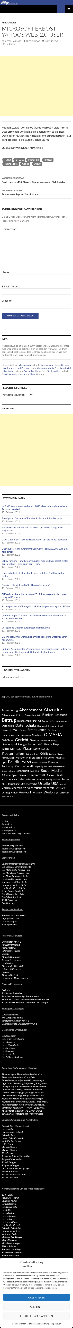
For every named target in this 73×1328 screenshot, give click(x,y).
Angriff (14, 715)
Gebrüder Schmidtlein (12, 1228)
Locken (52, 754)
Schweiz (11, 771)
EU (49, 730)
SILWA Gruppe (9, 1162)
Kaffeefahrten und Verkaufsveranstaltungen (22, 1098)
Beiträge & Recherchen (12, 969)
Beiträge (65, 365)
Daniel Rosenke (9, 1203)
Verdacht (61, 787)
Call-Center (43, 721)
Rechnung (7, 766)
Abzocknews (9, 22)
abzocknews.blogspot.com (14, 851)
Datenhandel (62, 721)
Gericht (22, 739)
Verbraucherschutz (14, 788)
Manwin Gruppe (9, 1147)
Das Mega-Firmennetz (12, 875)
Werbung (50, 792)
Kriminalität (31, 753)
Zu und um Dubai (10, 1177)
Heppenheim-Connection (13, 1138)
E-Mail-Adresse (11, 286)
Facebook (8, 735)
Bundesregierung (26, 720)
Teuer (65, 779)
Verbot (63, 784)
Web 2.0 (25, 164)
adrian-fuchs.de (9, 830)
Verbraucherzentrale (40, 788)
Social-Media (31, 371)
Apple (21, 715)
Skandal (35, 770)
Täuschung (14, 783)
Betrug (9, 720)
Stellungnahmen (9, 924)
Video (14, 792)
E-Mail (14, 730)
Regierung (38, 766)
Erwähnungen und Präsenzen (17, 368)
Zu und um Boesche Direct (14, 1174)
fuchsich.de (7, 824)
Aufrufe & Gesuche (10, 918)
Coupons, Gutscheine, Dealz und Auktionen (22, 1089)
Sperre (22, 775)
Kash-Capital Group (11, 1141)
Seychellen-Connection (12, 1252)
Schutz (4, 771)
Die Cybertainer (9, 897)
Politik (13, 761)
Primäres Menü (69, 9)
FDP (17, 735)
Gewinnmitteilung (49, 740)
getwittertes (8, 371)
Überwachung (7, 796)
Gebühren (8, 740)
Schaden (48, 766)
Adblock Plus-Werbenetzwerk (16, 1125)
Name (5, 272)
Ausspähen (30, 715)
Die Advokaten (9, 1035)
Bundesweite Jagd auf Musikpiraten (20, 192)
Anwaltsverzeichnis (11, 944)
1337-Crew (7, 900)
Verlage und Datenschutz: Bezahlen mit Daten (26, 627)
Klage (27, 748)
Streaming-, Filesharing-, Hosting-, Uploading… (23, 1107)
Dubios (5, 730)
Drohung (52, 726)
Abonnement (30, 709)
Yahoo (37, 164)
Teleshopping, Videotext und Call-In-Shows (22, 1110)
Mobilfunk (60, 758)
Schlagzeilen (53, 371)
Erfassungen (24, 365)
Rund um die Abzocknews (14, 915)
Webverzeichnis (45, 368)
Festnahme (26, 735)
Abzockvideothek (10, 975)
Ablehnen (36, 1306)
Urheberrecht (29, 783)
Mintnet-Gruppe (9, 1150)
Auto (39, 715)
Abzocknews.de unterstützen (20, 374)
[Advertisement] (36, 86)
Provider (43, 762)
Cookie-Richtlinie (20, 1323)
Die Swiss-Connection (12, 878)
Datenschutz (25, 725)
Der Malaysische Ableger (13, 869)
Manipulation (8, 757)
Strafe (59, 775)
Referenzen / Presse (11, 950)
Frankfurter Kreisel (11, 888)
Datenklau (8, 725)
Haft (40, 744)
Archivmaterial (63, 368)
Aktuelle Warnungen (11, 956)
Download (42, 726)
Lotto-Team (7, 1144)
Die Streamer (8, 1051)
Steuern (50, 775)
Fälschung (37, 735)
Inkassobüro (8, 748)
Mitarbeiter (48, 757)
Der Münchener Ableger (13, 872)
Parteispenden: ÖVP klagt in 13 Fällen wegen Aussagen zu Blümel (36, 606)
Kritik (44, 754)
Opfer (4, 762)
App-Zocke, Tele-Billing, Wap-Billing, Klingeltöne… (25, 1083)
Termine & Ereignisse (11, 959)
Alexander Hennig (10, 1197)
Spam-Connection (10, 891)
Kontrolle (45, 749)
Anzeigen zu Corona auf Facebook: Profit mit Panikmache (32, 518)
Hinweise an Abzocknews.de (15, 978)
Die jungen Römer (10, 1222)
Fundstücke (7, 962)
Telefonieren (26, 779)
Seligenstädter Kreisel (12, 1159)
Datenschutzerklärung (39, 1323)
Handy (48, 744)
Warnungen (47, 365)
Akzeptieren (36, 1297)
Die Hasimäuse (9, 1215)
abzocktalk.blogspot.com (13, 848)
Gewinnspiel (9, 744)
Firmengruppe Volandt (12, 1131)
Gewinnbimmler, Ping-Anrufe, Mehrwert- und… (24, 1095)
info (33, 863)
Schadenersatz (59, 766)
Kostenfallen (13, 753)
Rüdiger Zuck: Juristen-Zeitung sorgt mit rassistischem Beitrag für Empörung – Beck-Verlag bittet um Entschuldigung (36, 650)
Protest (48, 160)
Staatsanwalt (36, 775)
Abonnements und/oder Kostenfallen (19, 1077)
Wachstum (37, 792)
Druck (60, 726)
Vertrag (6, 792)
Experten (56, 730)
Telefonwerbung (44, 779)
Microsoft (33, 160)
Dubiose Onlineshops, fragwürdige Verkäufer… (23, 1092)
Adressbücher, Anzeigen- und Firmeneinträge (23, 1080)
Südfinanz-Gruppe (10, 1165)
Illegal (56, 744)
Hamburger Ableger (11, 885)
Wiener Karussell (9, 1171)
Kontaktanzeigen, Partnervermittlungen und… (23, 1104)
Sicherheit (22, 771)
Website (7, 300)
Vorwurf (25, 792)
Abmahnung (10, 710)
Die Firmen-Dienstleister (13, 1038)
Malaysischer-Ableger (12, 1237)
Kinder (18, 749)
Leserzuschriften (9, 921)
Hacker (32, 744)
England (23, 730)
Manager (61, 754)
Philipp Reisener (9, 1246)
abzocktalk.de (8, 827)
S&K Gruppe (7, 1153)
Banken (47, 715)
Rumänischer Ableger (12, 881)
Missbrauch (33, 757)
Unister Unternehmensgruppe (15, 1168)
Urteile (44, 783)
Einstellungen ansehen (36, 1316)
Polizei (26, 762)
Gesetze (34, 740)
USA (55, 783)
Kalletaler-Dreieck (10, 1234)
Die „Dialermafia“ (10, 894)
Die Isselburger (9, 1219)
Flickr (8, 160)
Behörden (60, 715)
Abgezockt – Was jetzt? (13, 965)
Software (6, 775)
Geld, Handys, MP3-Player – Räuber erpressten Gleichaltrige (33, 180)
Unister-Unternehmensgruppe (16, 863)
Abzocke (53, 709)
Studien (13, 779)
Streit (4, 779)
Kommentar (9, 228)
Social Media (11, 164)
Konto (36, 748)
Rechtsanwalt (24, 766)
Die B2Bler (7, 1209)
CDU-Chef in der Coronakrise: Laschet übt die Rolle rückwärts (34, 539)
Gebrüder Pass (8, 1135)
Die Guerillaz (8, 1128)
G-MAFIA (20, 160)
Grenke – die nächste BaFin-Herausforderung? (26, 585)
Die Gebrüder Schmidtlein (14, 866)
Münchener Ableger (11, 1243)
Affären (6, 715)
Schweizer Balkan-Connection (16, 1156)
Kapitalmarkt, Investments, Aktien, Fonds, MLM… (25, 1101)
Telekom (56, 779)
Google (22, 744)
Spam (15, 775)
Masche (20, 757)
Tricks (4, 784)
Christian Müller (9, 1200)
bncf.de (5, 821)
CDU (51, 721)
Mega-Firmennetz (10, 1240)
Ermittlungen (37, 730)
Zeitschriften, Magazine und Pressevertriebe (22, 1113)
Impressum (56, 1323)
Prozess (53, 762)
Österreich (64, 792)
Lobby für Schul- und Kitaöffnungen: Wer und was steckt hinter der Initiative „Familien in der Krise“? (35, 562)
